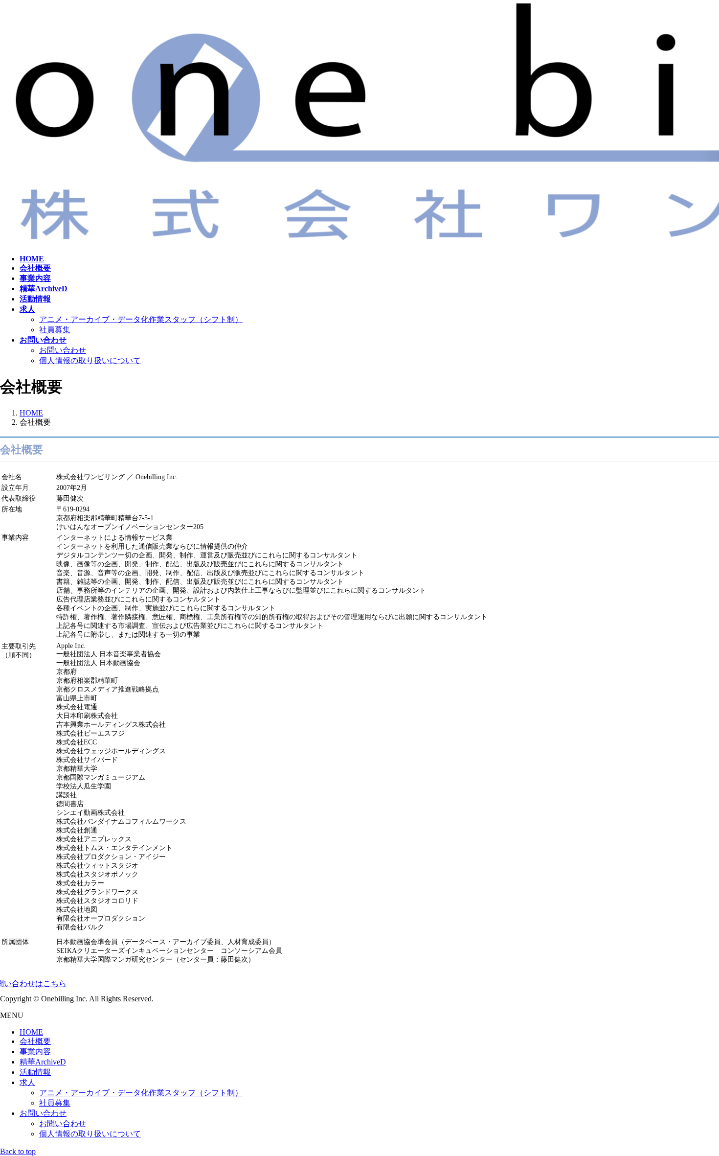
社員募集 (54, 329)
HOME (31, 1032)
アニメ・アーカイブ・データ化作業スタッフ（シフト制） (141, 319)
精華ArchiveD (43, 1062)
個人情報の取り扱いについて (90, 360)
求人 (27, 1082)
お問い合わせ (62, 350)
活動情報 (35, 1072)
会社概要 (35, 1041)
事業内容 (35, 1051)
